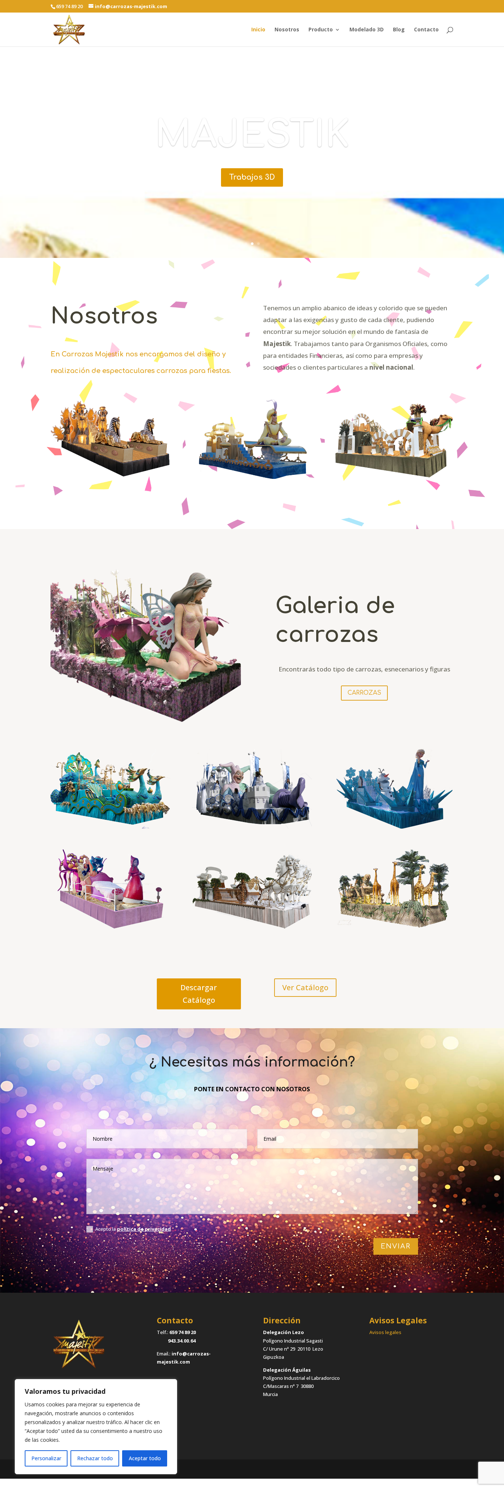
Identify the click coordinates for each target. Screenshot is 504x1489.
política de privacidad (144, 1229)
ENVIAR (396, 1246)
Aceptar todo (145, 1458)
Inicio (258, 30)
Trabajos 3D (252, 177)
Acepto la (133, 1229)
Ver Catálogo (305, 987)
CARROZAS (364, 693)
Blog (399, 30)
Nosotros (287, 30)
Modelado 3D (366, 30)
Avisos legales (385, 1332)
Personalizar (46, 1458)
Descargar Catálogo (198, 993)
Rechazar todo (95, 1458)
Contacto (426, 30)
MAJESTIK (252, 134)
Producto (320, 30)
